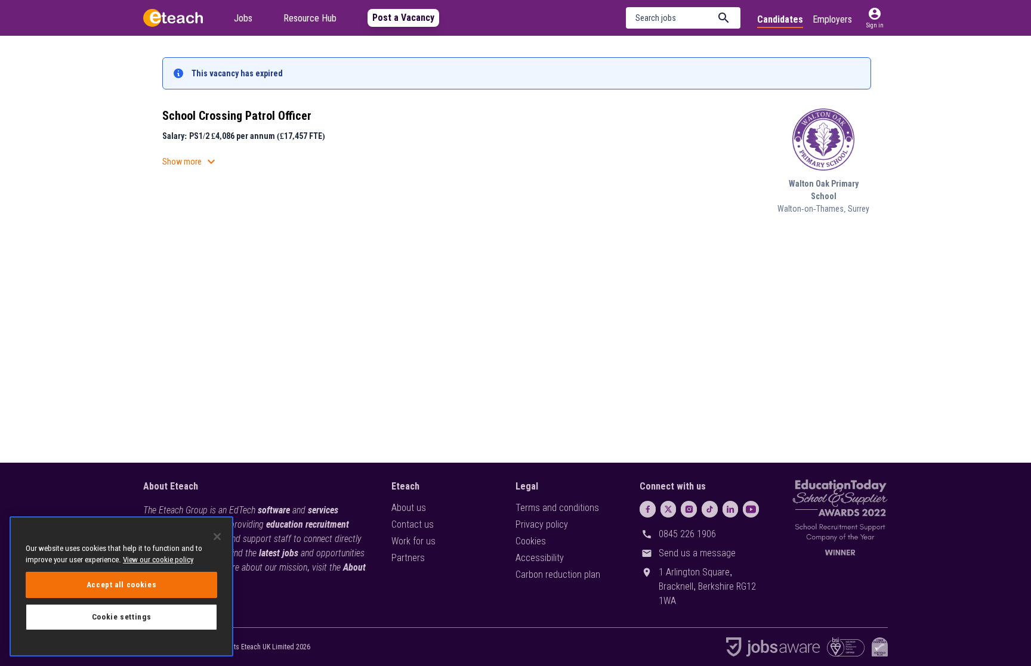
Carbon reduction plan (558, 574)
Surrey (858, 208)
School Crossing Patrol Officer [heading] (236, 116)
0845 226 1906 (687, 534)
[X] (668, 509)
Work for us (413, 541)
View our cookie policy (158, 559)
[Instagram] (689, 509)
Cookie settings (122, 616)
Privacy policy (542, 524)
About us (408, 507)
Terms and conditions (557, 507)
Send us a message (697, 553)
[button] (683, 18)
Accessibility (540, 557)
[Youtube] (751, 509)
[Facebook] (648, 509)
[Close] (217, 536)
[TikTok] (710, 509)
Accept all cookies (122, 584)
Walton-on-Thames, (812, 208)
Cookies (531, 541)
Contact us (412, 524)
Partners (408, 557)
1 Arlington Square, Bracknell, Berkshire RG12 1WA (707, 586)
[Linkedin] (731, 509)
